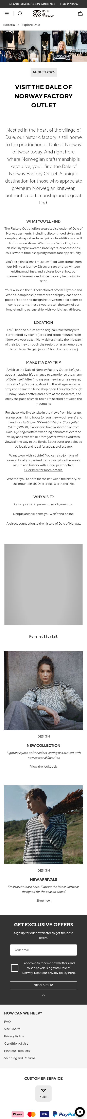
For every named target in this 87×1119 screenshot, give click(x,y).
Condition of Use (16, 1043)
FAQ (7, 1022)
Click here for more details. (43, 470)
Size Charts (12, 1029)
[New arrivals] (43, 824)
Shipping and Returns (19, 1058)
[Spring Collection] (43, 690)
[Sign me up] (43, 996)
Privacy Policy (14, 1036)
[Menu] (6, 13)
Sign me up (43, 985)
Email (43, 1097)
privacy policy (58, 973)
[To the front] (54, 13)
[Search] (20, 13)
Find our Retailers (17, 1051)
